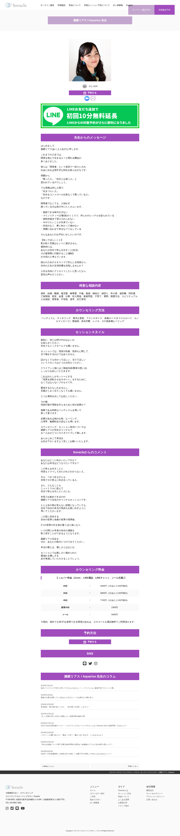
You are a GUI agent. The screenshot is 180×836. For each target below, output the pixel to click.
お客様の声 (122, 803)
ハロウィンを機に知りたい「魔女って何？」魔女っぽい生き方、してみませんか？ (72, 734)
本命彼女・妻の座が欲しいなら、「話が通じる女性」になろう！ (65, 705)
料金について (75, 5)
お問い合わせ (151, 800)
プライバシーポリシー (155, 796)
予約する (92, 93)
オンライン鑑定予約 (141, 10)
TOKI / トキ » (133, 766)
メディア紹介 (123, 806)
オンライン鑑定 (47, 5)
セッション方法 (124, 793)
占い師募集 (118, 5)
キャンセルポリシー (154, 793)
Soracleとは (123, 790)
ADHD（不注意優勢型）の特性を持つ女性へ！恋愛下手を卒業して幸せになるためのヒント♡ (76, 752)
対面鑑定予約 (164, 10)
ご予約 (92, 796)
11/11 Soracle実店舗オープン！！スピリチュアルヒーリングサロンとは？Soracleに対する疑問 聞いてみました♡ (84, 724)
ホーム (92, 790)
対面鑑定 (62, 5)
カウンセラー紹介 (97, 793)
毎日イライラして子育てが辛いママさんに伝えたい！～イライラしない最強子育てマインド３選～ (78, 687)
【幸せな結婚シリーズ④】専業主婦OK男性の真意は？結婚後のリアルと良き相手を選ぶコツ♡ (76, 743)
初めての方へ (95, 800)
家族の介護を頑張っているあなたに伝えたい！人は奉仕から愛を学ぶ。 (68, 696)
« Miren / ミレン (48, 766)
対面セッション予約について (97, 5)
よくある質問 (123, 800)
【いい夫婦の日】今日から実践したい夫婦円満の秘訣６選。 (63, 715)
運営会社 (150, 790)
